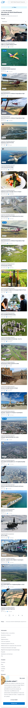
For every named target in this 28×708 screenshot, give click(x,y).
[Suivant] (22, 615)
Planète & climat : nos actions (8, 633)
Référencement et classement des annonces (11, 645)
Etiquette (3, 652)
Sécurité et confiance (6, 635)
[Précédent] (5, 615)
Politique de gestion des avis (7, 643)
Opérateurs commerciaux (7, 654)
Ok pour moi (14, 703)
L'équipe (3, 666)
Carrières (3, 668)
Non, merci (22, 678)
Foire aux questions (5, 641)
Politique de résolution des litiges (8, 647)
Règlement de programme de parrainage (10, 649)
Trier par (3, 18)
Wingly (2, 621)
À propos (3, 662)
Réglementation (4, 639)
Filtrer (14, 7)
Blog (2, 664)
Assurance (3, 637)
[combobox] (17, 2)
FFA (2, 656)
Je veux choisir (14, 699)
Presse (2, 670)
